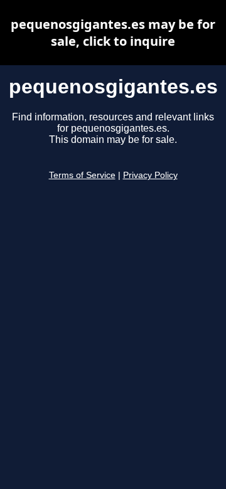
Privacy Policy (150, 175)
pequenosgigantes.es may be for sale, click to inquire (113, 33)
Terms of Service (82, 175)
